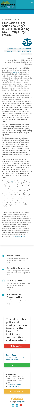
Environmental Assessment (24, 48)
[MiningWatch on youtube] (21, 405)
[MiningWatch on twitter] (13, 405)
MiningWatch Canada (16, 374)
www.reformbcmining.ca (17, 236)
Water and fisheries (26, 54)
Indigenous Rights (26, 51)
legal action (16, 72)
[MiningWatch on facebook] (17, 405)
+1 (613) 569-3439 (13, 386)
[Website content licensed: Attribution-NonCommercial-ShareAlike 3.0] (17, 399)
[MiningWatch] (8, 4)
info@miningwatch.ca (14, 384)
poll (12, 181)
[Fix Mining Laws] (27, 45)
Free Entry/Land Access (10, 51)
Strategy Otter (20, 402)
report (19, 207)
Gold (19, 51)
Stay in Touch (11, 355)
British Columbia (12, 48)
